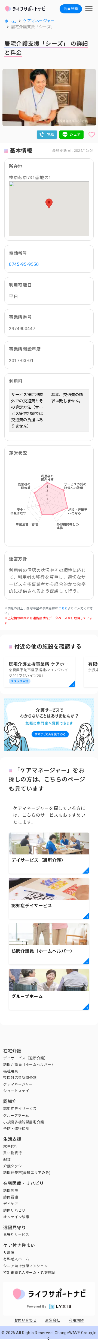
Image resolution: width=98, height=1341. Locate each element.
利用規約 (76, 1320)
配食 (7, 1159)
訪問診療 (10, 1191)
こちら (63, 608)
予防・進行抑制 (16, 1129)
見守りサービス (16, 1235)
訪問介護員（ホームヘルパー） (29, 1065)
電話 (50, 134)
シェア (75, 134)
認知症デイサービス (20, 1109)
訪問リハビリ (14, 1210)
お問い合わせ (25, 1320)
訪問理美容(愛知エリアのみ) (27, 1173)
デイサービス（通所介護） (25, 1058)
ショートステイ (16, 1091)
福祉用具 (10, 1071)
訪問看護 (10, 1197)
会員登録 (71, 9)
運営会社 (52, 1320)
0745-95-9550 (24, 264)
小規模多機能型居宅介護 (23, 1122)
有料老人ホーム (16, 1259)
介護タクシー (14, 1166)
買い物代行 (12, 1153)
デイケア (10, 1204)
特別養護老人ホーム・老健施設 (29, 1272)
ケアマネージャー (18, 1084)
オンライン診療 (16, 1217)
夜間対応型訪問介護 (20, 1078)
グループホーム (16, 1115)
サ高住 (8, 1252)
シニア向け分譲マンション (25, 1266)
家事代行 (10, 1146)
